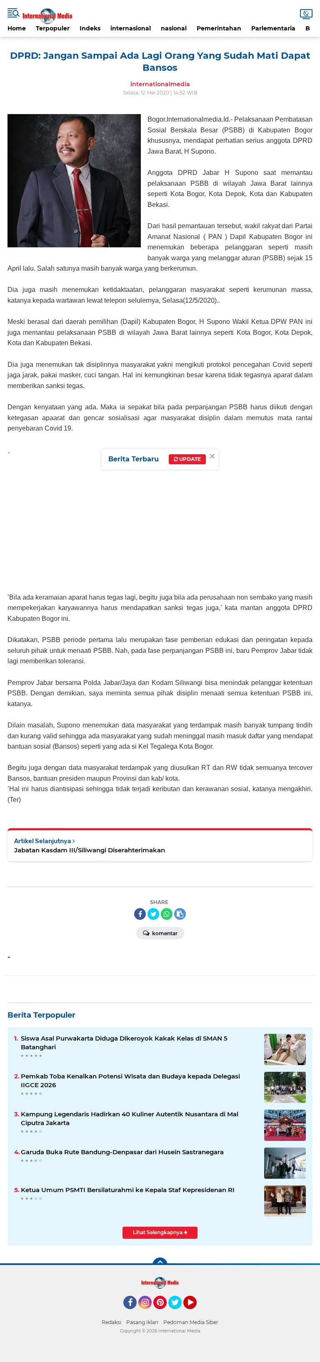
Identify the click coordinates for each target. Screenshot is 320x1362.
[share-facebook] (140, 914)
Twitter (178, 1313)
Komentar (164, 933)
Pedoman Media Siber (190, 1322)
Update (189, 459)
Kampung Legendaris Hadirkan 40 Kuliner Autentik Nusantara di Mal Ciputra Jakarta (129, 1118)
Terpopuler (53, 28)
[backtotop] (160, 1264)
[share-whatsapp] (166, 914)
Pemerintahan (219, 28)
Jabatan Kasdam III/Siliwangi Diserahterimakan (89, 850)
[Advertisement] (160, 521)
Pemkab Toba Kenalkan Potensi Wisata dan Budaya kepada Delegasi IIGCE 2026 (130, 1080)
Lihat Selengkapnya (158, 1232)
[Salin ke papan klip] (180, 914)
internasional (130, 28)
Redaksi (111, 1322)
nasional (174, 28)
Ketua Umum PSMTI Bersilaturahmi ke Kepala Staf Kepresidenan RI (128, 1190)
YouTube (195, 1313)
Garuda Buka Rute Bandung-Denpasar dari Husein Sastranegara (122, 1152)
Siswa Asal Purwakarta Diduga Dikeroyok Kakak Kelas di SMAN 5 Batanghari (124, 1042)
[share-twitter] (153, 914)
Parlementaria (273, 28)
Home (17, 28)
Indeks (90, 28)
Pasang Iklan (142, 1322)
